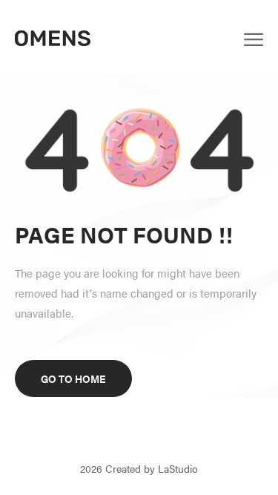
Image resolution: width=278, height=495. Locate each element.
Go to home (73, 378)
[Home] (52, 36)
